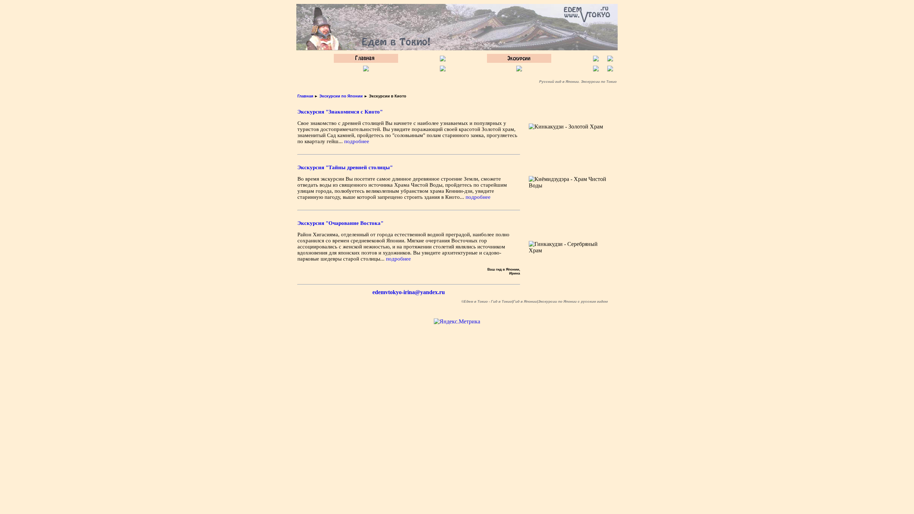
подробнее (356, 141)
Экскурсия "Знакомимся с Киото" (340, 112)
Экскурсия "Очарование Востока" (340, 223)
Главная (305, 96)
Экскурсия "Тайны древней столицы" (345, 167)
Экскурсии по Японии (341, 96)
